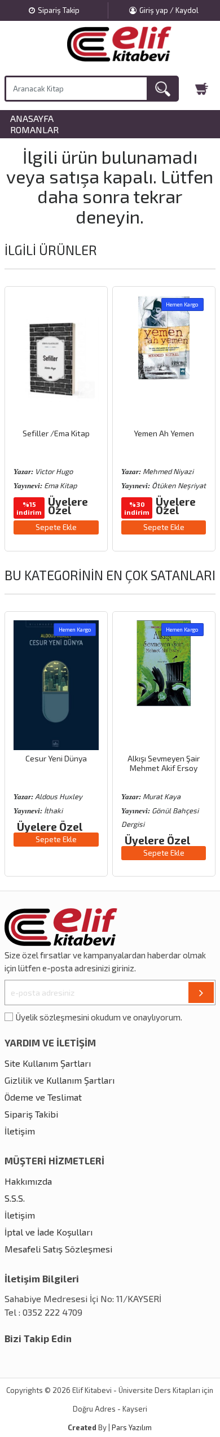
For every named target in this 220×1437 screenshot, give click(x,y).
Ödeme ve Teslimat (43, 1097)
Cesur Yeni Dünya (56, 758)
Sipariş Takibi (31, 1114)
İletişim (20, 1130)
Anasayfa (32, 118)
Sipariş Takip (59, 10)
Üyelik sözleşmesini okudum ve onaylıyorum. (99, 1017)
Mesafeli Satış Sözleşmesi (58, 1248)
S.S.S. (15, 1198)
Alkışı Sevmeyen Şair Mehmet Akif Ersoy (163, 763)
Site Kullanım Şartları (48, 1063)
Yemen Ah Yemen (164, 433)
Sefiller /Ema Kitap (56, 433)
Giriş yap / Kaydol (169, 10)
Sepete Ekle (56, 527)
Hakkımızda (28, 1181)
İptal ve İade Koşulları (49, 1231)
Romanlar (34, 130)
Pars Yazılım (132, 1427)
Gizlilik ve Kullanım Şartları (60, 1080)
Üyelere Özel (68, 505)
